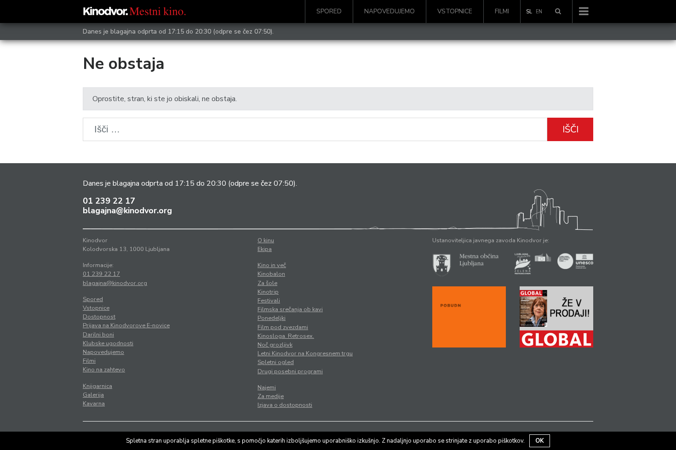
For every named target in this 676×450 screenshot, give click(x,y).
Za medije (271, 396)
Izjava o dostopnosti (285, 405)
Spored (329, 11)
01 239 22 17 (109, 200)
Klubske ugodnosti (108, 343)
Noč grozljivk (275, 345)
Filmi (502, 11)
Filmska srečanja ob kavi (290, 309)
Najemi (267, 387)
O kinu (266, 240)
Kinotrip (268, 292)
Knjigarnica (97, 386)
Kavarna (94, 403)
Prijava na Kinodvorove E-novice (126, 325)
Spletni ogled (276, 362)
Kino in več (272, 265)
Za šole (267, 283)
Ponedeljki (272, 318)
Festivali (269, 300)
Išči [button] (570, 129)
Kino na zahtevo (104, 369)
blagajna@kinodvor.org (127, 210)
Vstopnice (454, 11)
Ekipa (265, 249)
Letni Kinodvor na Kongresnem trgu (305, 353)
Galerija (93, 395)
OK (539, 441)
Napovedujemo (389, 11)
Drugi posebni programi (290, 371)
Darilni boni (98, 334)
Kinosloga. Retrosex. (286, 336)
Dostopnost (99, 317)
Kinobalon (271, 274)
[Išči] (558, 11)
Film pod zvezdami (283, 327)
